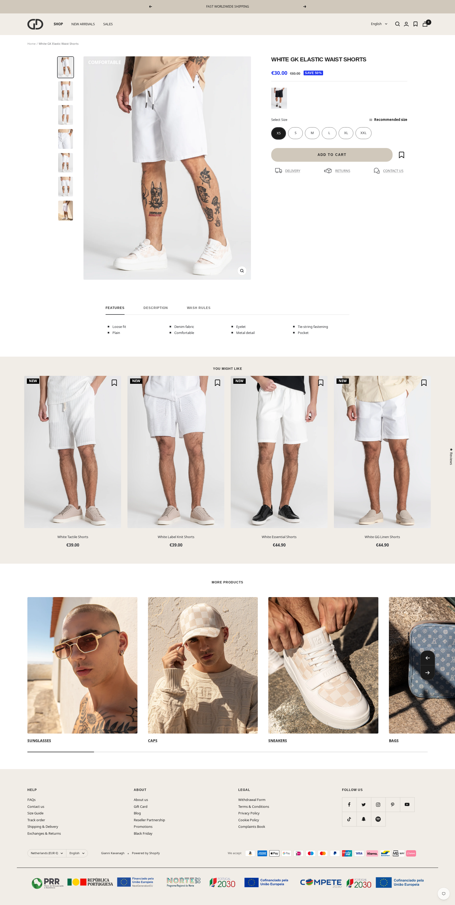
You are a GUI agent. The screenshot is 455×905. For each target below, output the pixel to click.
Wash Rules (199, 308)
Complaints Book (251, 826)
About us (141, 799)
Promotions (143, 826)
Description (156, 308)
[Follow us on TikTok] (349, 819)
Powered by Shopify (146, 853)
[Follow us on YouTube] (407, 804)
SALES (108, 24)
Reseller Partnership (149, 820)
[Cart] (425, 24)
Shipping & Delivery (42, 826)
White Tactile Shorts (72, 536)
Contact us (35, 806)
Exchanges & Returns (44, 833)
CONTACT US (393, 170)
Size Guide (35, 813)
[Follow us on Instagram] (378, 804)
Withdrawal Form (251, 799)
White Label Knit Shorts (176, 536)
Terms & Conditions (253, 806)
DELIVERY (292, 170)
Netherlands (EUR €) (44, 853)
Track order (36, 820)
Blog (137, 813)
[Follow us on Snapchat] (364, 819)
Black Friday (143, 833)
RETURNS (342, 170)
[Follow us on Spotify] (378, 819)
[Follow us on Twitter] (364, 804)
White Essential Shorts (279, 536)
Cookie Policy (248, 820)
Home (31, 44)
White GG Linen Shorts (382, 536)
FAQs (31, 799)
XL (346, 132)
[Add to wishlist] (401, 155)
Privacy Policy (249, 813)
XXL (363, 132)
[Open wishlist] (415, 24)
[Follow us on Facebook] (349, 804)
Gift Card (140, 806)
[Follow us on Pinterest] (392, 804)
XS (279, 133)
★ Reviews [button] (451, 456)
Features (115, 308)
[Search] (397, 24)
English (376, 24)
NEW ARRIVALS (83, 24)
